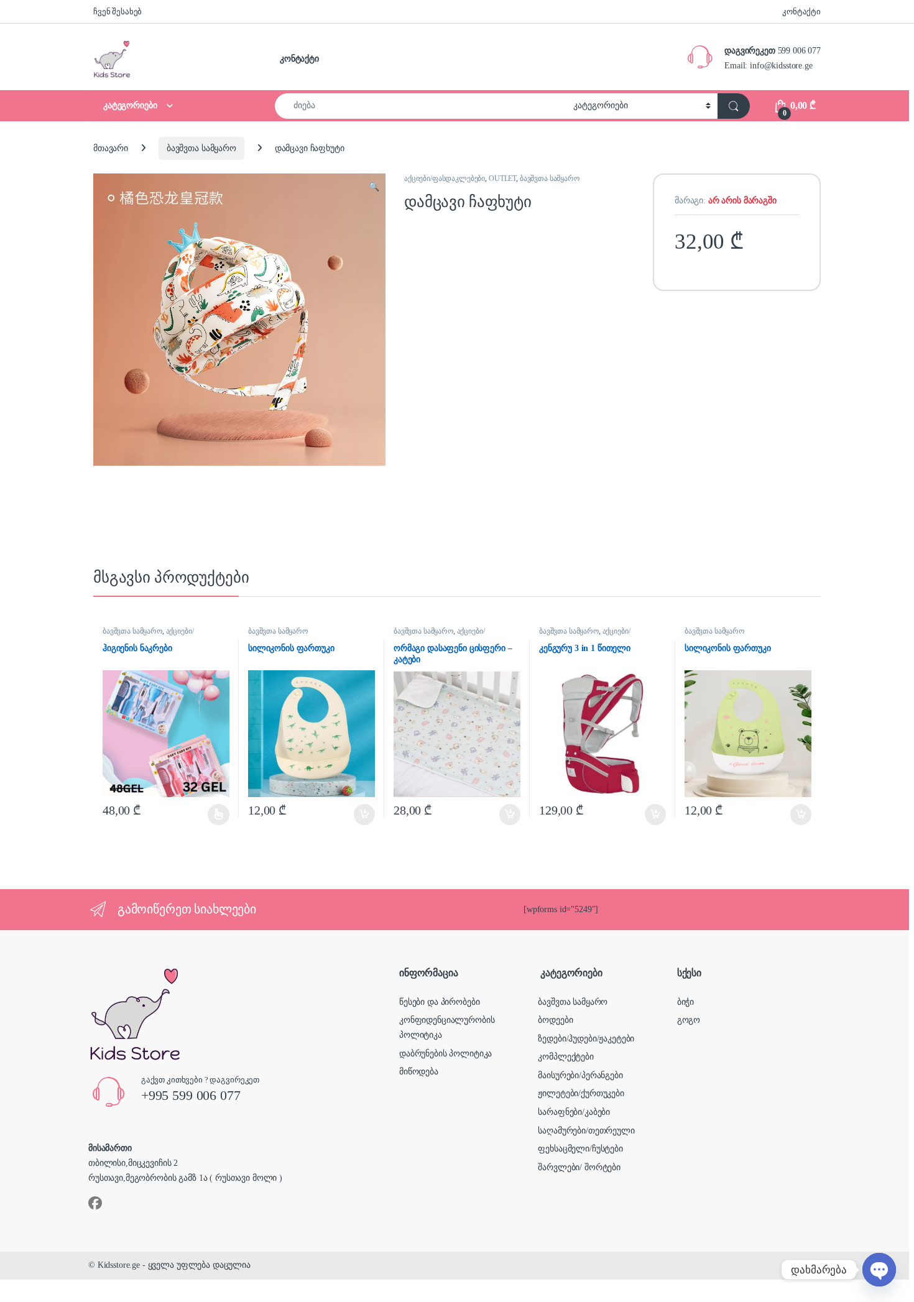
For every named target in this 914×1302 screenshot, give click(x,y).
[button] (374, 187)
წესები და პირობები (439, 1002)
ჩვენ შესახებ (117, 11)
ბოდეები (555, 1020)
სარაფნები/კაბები (574, 1112)
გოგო (688, 1020)
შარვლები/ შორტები (579, 1167)
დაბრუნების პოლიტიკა (445, 1053)
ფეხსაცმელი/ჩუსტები (580, 1148)
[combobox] (420, 106)
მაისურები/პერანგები (580, 1075)
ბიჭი (685, 1002)
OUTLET (502, 178)
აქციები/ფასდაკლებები (444, 178)
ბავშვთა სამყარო (201, 148)
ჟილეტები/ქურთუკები (581, 1093)
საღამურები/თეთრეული (586, 1130)
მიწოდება (418, 1071)
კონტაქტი (801, 11)
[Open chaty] (879, 1269)
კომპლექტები (565, 1056)
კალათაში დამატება (354, 814)
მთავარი (110, 148)
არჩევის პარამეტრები (203, 814)
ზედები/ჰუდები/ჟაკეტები (586, 1038)
